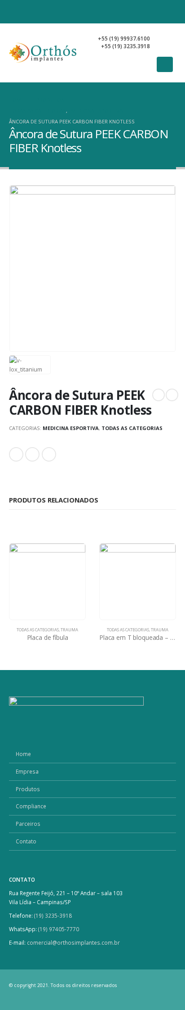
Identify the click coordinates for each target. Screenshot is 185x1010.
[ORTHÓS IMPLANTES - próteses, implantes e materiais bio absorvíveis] (42, 53)
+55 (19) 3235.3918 (125, 46)
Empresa (27, 771)
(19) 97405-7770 (59, 929)
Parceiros (28, 823)
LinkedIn (32, 454)
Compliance (31, 806)
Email (49, 454)
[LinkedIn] (169, 11)
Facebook (16, 454)
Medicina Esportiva (71, 428)
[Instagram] (153, 11)
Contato (26, 841)
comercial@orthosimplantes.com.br (73, 942)
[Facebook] (137, 11)
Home (23, 753)
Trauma (69, 630)
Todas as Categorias (132, 428)
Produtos (28, 789)
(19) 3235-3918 (53, 915)
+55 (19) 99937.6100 (124, 38)
